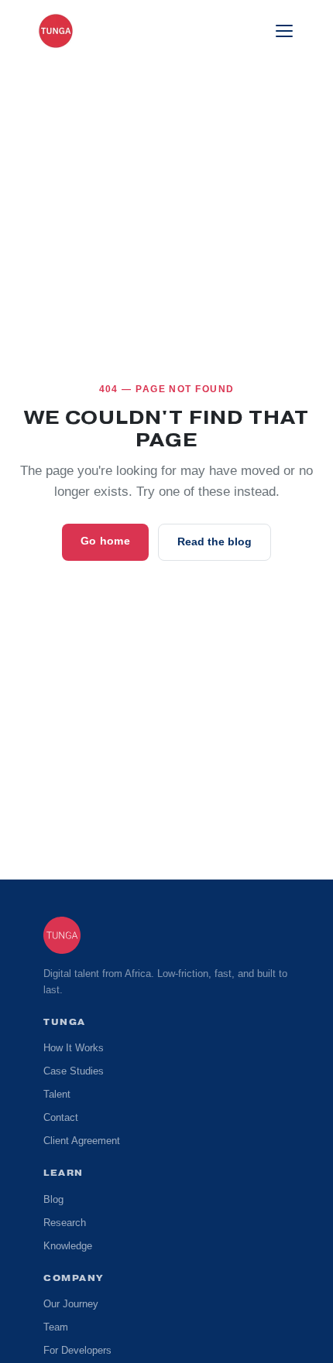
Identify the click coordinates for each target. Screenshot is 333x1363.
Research (63, 1223)
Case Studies (72, 1071)
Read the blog (213, 541)
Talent (57, 1094)
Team (56, 1327)
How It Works (74, 1048)
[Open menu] (284, 31)
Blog (53, 1200)
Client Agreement (82, 1141)
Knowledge (68, 1246)
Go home (107, 541)
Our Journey (71, 1304)
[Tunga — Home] (55, 31)
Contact (61, 1118)
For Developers (78, 1350)
